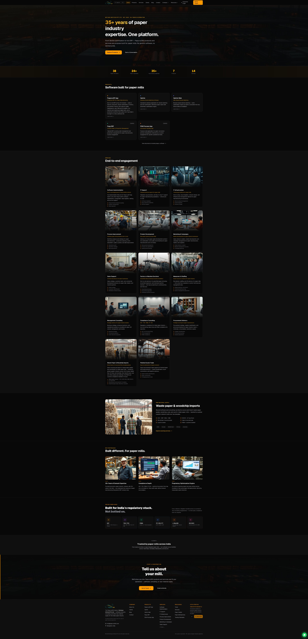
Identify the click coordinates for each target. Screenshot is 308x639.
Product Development (165, 619)
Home (128, 2)
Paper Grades (178, 612)
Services (141, 2)
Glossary (177, 609)
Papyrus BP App (149, 607)
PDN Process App (149, 617)
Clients (147, 2)
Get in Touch (196, 2)
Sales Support (163, 624)
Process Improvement (165, 616)
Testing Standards (179, 617)
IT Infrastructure (164, 614)
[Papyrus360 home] (108, 2)
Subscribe (199, 616)
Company (164, 2)
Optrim (146, 609)
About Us (131, 607)
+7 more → (162, 627)
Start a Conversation (131, 52)
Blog (152, 2)
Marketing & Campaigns (166, 622)
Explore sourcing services (163, 431)
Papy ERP (147, 615)
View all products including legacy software (153, 143)
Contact (158, 2)
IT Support (162, 611)
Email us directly (161, 588)
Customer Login (185, 2)
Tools (176, 607)
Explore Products (112, 52)
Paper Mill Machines (180, 615)
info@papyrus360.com (113, 623)
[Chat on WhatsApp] (304, 635)
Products (134, 2)
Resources (174, 2)
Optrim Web (148, 612)
